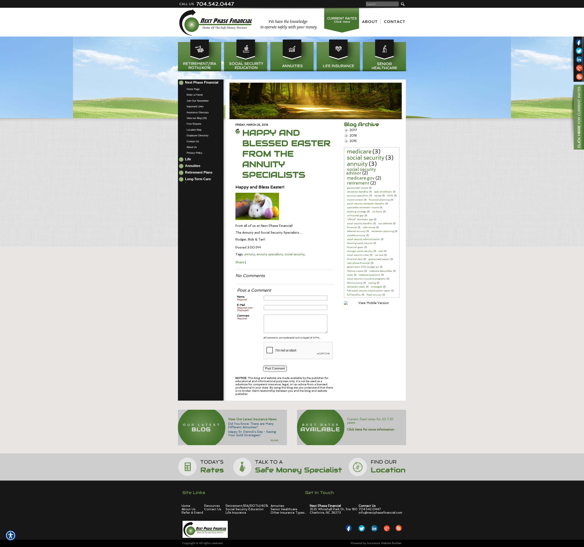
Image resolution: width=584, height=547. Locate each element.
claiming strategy (356, 211)
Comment (243, 315)
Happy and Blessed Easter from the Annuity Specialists (286, 153)
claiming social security (360, 243)
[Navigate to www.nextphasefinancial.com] (577, 118)
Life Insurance (236, 512)
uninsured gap (355, 215)
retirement (358, 183)
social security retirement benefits (365, 203)
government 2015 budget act (363, 267)
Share (239, 262)
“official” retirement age (360, 219)
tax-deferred (385, 223)
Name (240, 296)
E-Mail (241, 305)
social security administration (363, 239)
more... (275, 440)
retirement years (356, 286)
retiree (377, 195)
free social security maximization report (368, 290)
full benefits (354, 294)
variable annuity (356, 235)
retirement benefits (357, 191)
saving (372, 283)
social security (294, 254)
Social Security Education (244, 509)
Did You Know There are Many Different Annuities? (251, 425)
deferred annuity (356, 231)
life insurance (354, 283)
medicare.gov (361, 178)
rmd (380, 251)
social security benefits (359, 223)
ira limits (377, 211)
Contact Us (212, 509)
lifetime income (355, 271)
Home (186, 505)
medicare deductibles (380, 271)
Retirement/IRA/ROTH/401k (247, 505)
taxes (350, 275)
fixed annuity (374, 294)
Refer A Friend (192, 512)
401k (390, 195)
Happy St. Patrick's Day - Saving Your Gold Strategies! (252, 433)
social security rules (358, 255)
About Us (189, 509)
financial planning (379, 199)
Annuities (277, 505)
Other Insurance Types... (289, 512)
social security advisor (361, 171)
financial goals (355, 247)
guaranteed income (357, 188)
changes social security (360, 251)
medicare (359, 151)
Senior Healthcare (284, 509)
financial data (354, 259)
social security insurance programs (366, 278)
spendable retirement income (363, 207)
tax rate (379, 255)
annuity (249, 254)
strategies (376, 286)
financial (352, 227)
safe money (369, 227)
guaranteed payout (378, 259)
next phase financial (358, 263)
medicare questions (369, 275)
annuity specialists (270, 254)
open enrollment (383, 191)
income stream (355, 199)
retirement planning (382, 231)
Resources (212, 505)
